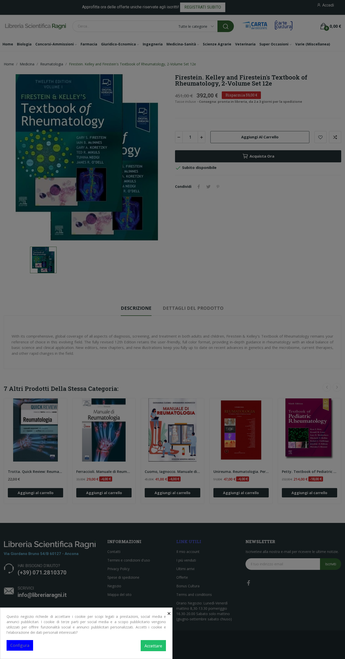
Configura (19, 645)
